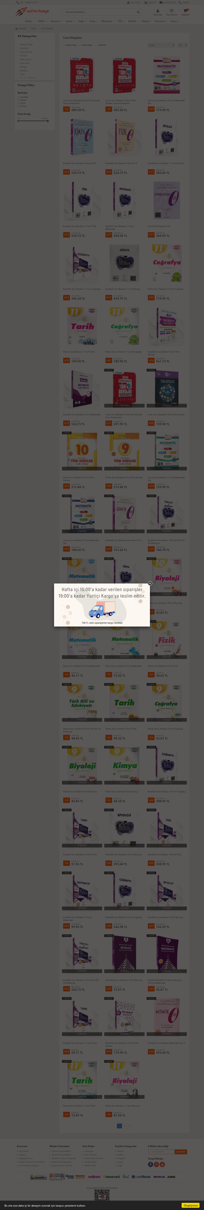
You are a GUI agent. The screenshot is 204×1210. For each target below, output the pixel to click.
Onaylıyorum (191, 1205)
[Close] (150, 583)
